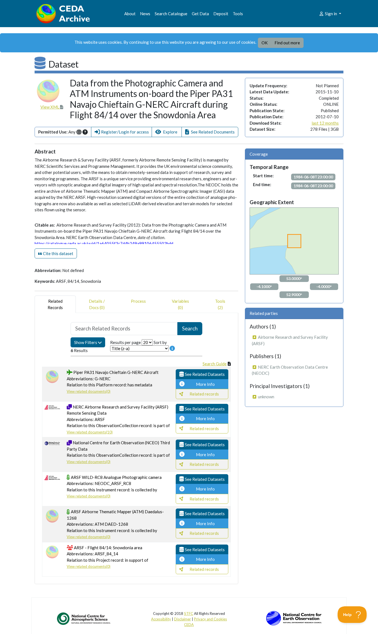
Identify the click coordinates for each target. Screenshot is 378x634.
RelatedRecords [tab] (55, 304)
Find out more (287, 42)
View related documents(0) (88, 391)
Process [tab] (138, 301)
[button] (121, 132)
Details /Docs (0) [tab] (97, 304)
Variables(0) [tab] (180, 304)
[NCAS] (84, 618)
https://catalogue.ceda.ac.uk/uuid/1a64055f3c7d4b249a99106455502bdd (104, 243)
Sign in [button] (331, 13)
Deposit (220, 13)
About (130, 13)
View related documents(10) (90, 432)
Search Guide (215, 363)
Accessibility (161, 619)
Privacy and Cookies (210, 619)
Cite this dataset (57, 253)
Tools (238, 13)
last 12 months (325, 122)
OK (265, 42)
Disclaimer (182, 619)
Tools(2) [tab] (220, 304)
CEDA (189, 624)
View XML (50, 106)
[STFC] (294, 617)
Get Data (200, 13)
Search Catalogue (171, 13)
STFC (188, 613)
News (145, 13)
